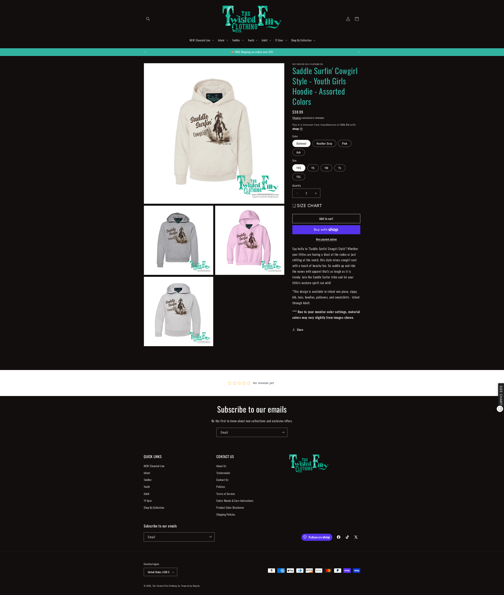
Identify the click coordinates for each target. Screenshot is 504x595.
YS (313, 168)
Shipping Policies (225, 514)
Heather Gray (324, 143)
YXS (298, 168)
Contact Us (222, 480)
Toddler (148, 480)
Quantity (296, 185)
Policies (220, 486)
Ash (298, 152)
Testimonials (223, 472)
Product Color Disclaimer (230, 507)
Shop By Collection (154, 507)
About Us (221, 466)
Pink (344, 143)
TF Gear (148, 500)
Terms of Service (225, 493)
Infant (147, 472)
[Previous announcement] (145, 52)
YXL (298, 177)
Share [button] (300, 329)
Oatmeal (301, 143)
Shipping (296, 117)
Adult (146, 493)
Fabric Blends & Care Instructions (234, 500)
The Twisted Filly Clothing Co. (167, 586)
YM (326, 168)
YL (339, 168)
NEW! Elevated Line (154, 466)
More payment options (326, 239)
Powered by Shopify (190, 586)
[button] (148, 19)
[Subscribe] (283, 432)
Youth (147, 486)
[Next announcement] (359, 52)
